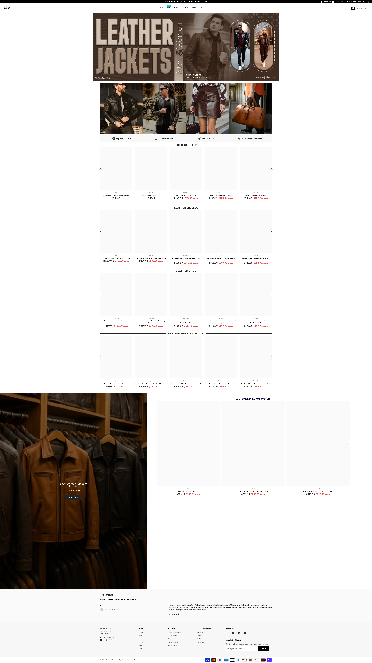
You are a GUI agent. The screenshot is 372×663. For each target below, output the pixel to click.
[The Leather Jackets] (186, 47)
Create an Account (356, 1)
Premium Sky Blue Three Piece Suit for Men (220, 384)
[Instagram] (233, 633)
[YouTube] (245, 633)
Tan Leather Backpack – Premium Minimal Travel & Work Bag (221, 322)
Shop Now (73, 497)
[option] (116, 174)
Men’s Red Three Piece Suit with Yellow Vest (116, 384)
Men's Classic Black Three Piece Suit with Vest (151, 384)
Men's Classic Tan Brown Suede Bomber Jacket (116, 195)
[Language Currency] (368, 2)
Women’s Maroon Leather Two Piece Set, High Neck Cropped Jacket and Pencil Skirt (221, 259)
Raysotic (116, 192)
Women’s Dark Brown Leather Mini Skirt (186, 195)
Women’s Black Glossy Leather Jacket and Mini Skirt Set (151, 258)
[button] (100, 168)
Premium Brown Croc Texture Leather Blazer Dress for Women (255, 259)
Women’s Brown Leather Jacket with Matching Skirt (116, 258)
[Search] (360, 8)
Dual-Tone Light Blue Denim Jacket (151, 195)
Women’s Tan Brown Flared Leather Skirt (221, 195)
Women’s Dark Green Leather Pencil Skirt (256, 195)
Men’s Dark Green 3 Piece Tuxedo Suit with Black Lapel (186, 384)
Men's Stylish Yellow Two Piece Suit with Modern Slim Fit (256, 384)
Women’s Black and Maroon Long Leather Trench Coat (253, 491)
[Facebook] (227, 633)
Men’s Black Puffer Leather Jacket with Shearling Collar (318, 491)
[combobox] (360, 8)
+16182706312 (111, 637)
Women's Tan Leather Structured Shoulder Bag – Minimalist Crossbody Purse (116, 322)
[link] (121, 108)
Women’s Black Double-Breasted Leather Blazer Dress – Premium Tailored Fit (186, 259)
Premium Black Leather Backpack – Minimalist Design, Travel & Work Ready (255, 322)
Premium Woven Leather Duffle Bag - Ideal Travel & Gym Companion (151, 322)
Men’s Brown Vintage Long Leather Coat (188, 491)
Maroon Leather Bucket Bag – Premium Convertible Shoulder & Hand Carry (186, 322)
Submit (264, 649)
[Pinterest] (239, 633)
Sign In (348, 1)
